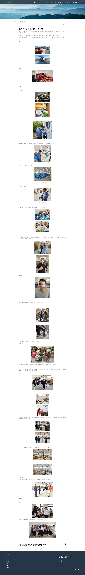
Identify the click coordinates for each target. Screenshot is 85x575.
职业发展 (7, 567)
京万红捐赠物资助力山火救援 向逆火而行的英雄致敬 (32, 545)
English (73, 2)
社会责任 (23, 21)
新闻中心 (7, 565)
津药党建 (7, 563)
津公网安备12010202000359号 (63, 557)
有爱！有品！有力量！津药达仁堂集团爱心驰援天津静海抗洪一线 (35, 544)
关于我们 (7, 554)
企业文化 (19, 21)
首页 (16, 21)
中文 (76, 2)
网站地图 (16, 554)
